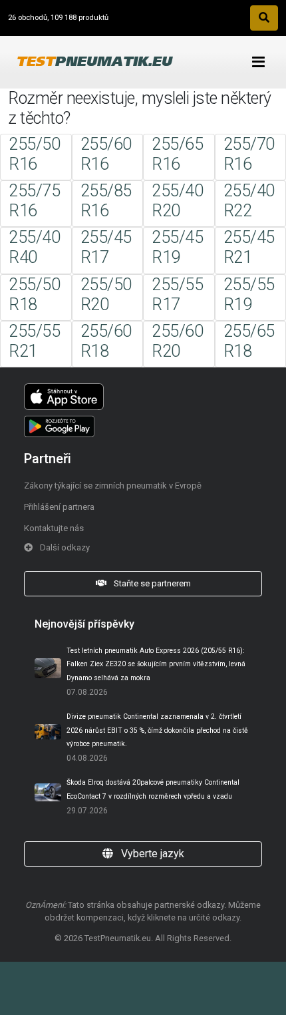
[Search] (264, 18)
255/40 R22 (249, 200)
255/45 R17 (106, 247)
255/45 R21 (249, 247)
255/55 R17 (177, 294)
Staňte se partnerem (151, 583)
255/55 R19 (249, 294)
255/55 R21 (34, 341)
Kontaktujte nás (54, 528)
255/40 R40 (34, 247)
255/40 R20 (177, 200)
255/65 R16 (177, 154)
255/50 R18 (34, 294)
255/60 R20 (177, 341)
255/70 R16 (249, 154)
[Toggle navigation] (258, 62)
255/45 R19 (177, 247)
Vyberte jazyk (151, 853)
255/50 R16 (34, 154)
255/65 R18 (249, 341)
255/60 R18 (106, 341)
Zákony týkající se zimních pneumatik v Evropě (113, 486)
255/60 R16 (106, 154)
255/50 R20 (106, 294)
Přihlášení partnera (59, 507)
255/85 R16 (106, 200)
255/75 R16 (34, 200)
